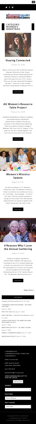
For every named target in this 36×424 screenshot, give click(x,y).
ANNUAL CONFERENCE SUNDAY (12, 333)
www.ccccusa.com (11, 359)
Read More (18, 92)
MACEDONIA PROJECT (9, 336)
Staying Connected (18, 60)
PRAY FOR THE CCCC (8, 312)
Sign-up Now (18, 381)
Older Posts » (29, 290)
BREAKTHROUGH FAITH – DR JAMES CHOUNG (16, 327)
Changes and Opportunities (10, 301)
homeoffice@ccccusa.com (14, 372)
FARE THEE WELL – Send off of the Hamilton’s (16, 315)
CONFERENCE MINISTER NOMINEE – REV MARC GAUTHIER (17, 305)
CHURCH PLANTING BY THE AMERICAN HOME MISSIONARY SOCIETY (16, 321)
